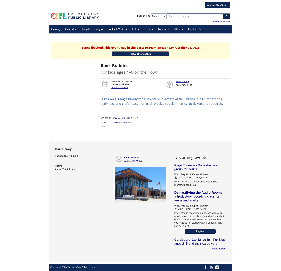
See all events (219, 248)
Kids (135, 29)
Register (200, 231)
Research (163, 29)
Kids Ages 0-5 (132, 118)
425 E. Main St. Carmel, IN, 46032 (133, 159)
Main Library (182, 81)
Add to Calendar (119, 87)
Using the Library (91, 29)
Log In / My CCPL (217, 5)
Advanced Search (221, 21)
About (178, 29)
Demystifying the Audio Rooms (199, 196)
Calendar (70, 29)
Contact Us (194, 29)
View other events (140, 53)
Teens (148, 29)
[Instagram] (217, 267)
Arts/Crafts (126, 122)
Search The (144, 16)
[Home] (75, 15)
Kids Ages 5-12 (119, 118)
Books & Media (116, 29)
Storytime (116, 122)
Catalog (55, 29)
